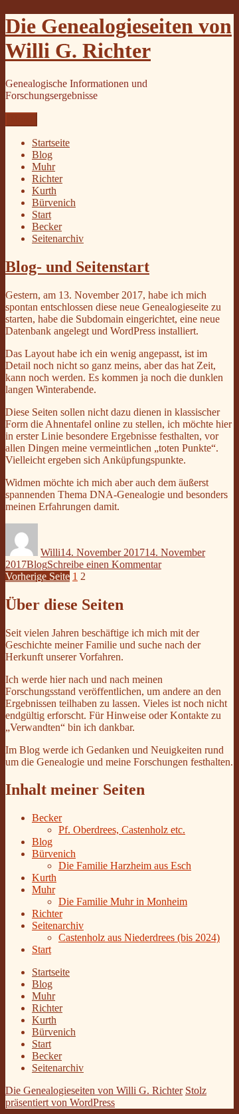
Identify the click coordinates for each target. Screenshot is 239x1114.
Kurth (44, 190)
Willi (50, 552)
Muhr (43, 166)
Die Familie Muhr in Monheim (122, 901)
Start (41, 214)
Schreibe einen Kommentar (104, 564)
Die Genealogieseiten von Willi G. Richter (118, 38)
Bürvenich (54, 202)
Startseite (51, 142)
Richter (47, 178)
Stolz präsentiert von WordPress (105, 1096)
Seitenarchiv (58, 238)
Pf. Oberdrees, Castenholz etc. (121, 829)
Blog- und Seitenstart (77, 266)
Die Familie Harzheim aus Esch (124, 865)
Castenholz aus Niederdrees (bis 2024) (139, 937)
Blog (42, 154)
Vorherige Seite (37, 576)
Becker (47, 226)
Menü (21, 119)
